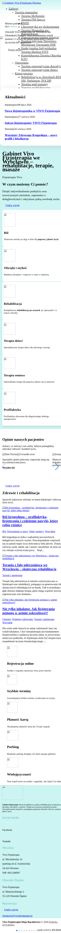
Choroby (6, 619)
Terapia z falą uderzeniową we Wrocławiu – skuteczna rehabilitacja (29, 567)
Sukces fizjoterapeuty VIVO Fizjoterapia (31, 123)
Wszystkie (50, 531)
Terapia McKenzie (33, 16)
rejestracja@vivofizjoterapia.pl (17, 915)
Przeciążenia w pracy (17, 531)
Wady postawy (36, 531)
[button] (16, 930)
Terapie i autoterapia (12, 575)
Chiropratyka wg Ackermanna (40, 26)
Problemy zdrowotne (22, 619)
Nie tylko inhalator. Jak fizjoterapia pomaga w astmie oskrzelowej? (28, 611)
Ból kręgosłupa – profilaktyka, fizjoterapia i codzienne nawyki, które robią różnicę (30, 521)
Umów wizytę (12, 205)
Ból (4, 531)
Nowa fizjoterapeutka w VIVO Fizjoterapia (32, 111)
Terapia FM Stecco (33, 19)
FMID (25, 23)
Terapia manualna (26, 12)
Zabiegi (13, 8)
